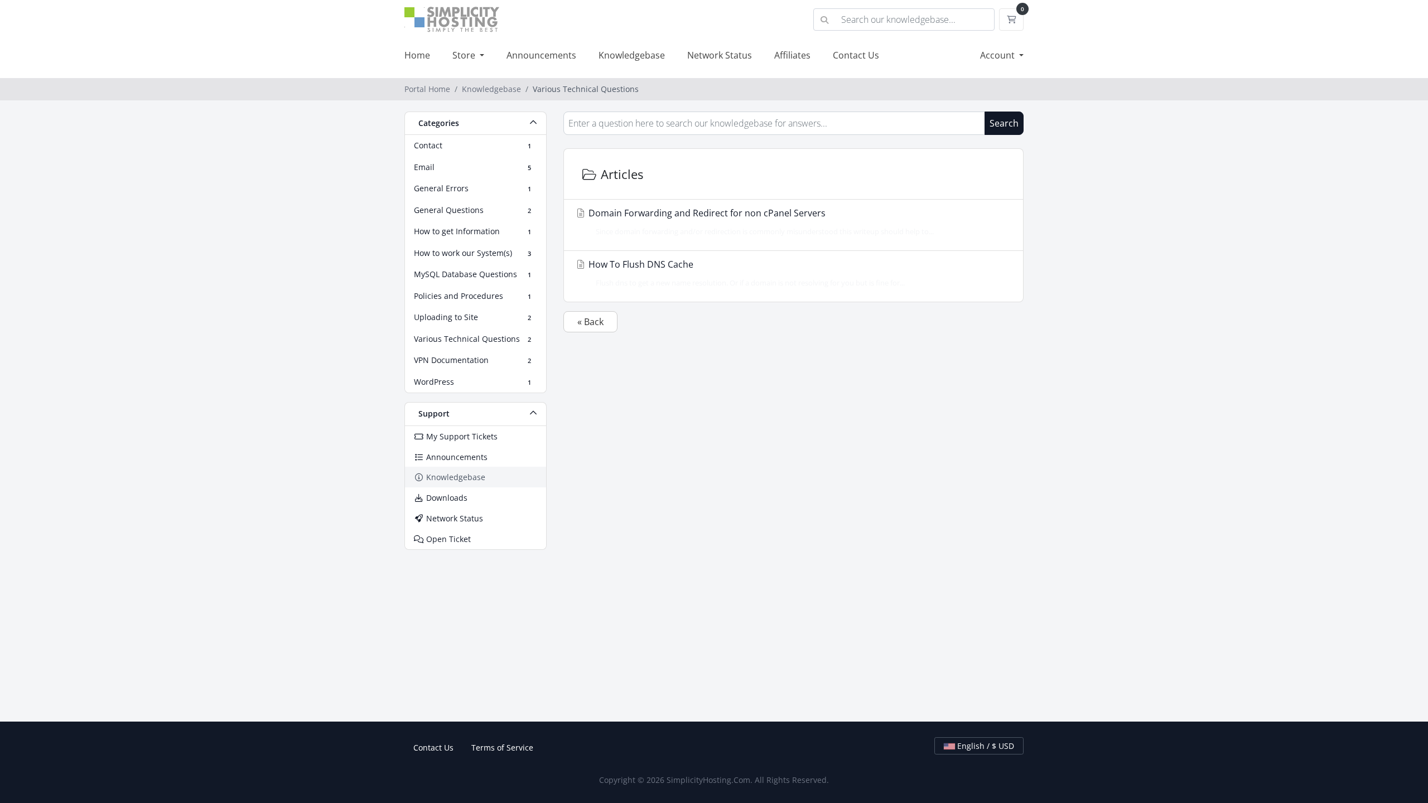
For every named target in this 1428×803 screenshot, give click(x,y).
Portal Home (427, 89)
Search (1004, 123)
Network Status (719, 55)
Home (417, 55)
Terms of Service (502, 747)
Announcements (541, 55)
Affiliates (792, 55)
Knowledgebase (632, 55)
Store (464, 55)
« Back (590, 322)
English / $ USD (984, 746)
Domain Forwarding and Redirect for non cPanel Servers (760, 221)
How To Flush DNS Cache (745, 273)
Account (998, 55)
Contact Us (856, 55)
